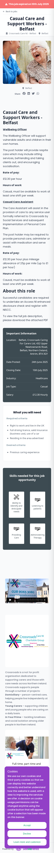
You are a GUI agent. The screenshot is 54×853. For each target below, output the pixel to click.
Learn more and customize (27, 842)
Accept (27, 825)
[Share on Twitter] (33, 93)
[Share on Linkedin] (28, 93)
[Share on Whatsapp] (37, 93)
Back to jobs (11, 11)
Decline (27, 833)
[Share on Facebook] (24, 93)
